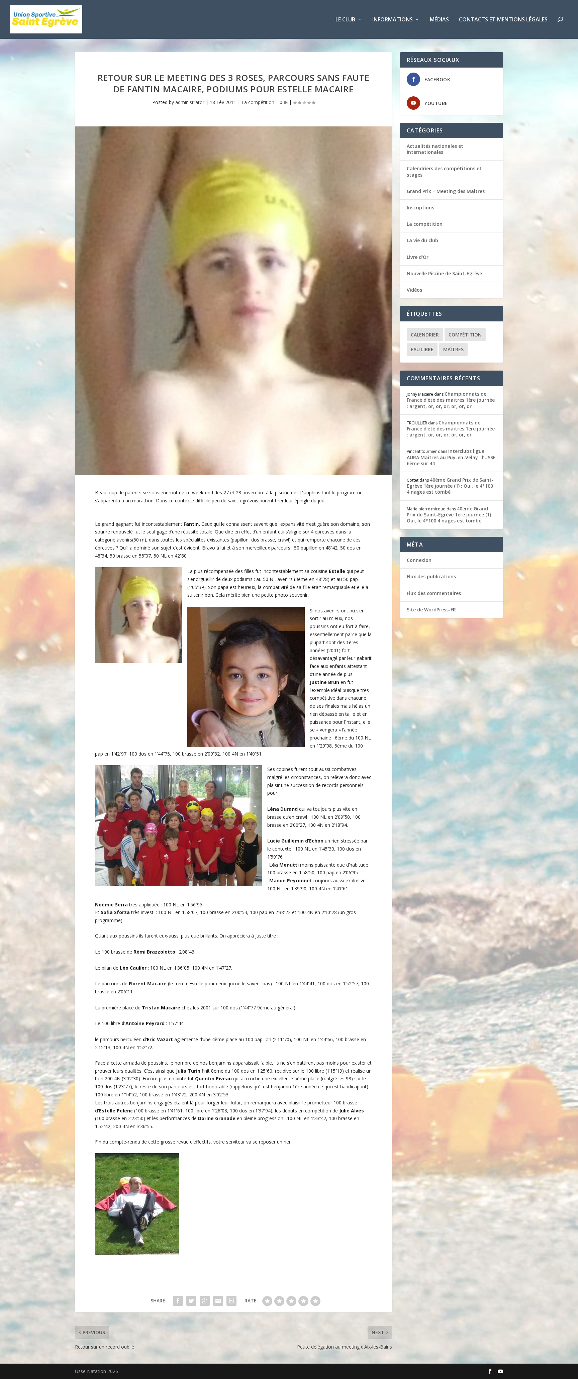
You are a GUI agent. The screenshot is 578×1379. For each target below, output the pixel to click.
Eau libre (422, 349)
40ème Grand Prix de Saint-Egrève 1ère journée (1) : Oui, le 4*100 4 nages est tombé (450, 486)
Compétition (465, 334)
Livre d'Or (417, 257)
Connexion (419, 560)
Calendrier (425, 334)
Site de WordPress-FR (431, 609)
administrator (189, 102)
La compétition (258, 102)
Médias (439, 20)
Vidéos (414, 290)
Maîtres (453, 349)
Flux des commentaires (434, 593)
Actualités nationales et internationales (435, 149)
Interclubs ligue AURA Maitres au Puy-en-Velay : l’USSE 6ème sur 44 (451, 457)
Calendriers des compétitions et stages (444, 171)
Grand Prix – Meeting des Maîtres (446, 191)
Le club (345, 20)
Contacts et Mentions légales (503, 20)
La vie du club (422, 240)
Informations (392, 20)
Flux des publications (431, 576)
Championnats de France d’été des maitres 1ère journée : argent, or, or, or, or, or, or (451, 400)
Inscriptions (420, 207)
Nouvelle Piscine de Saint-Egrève (444, 273)
